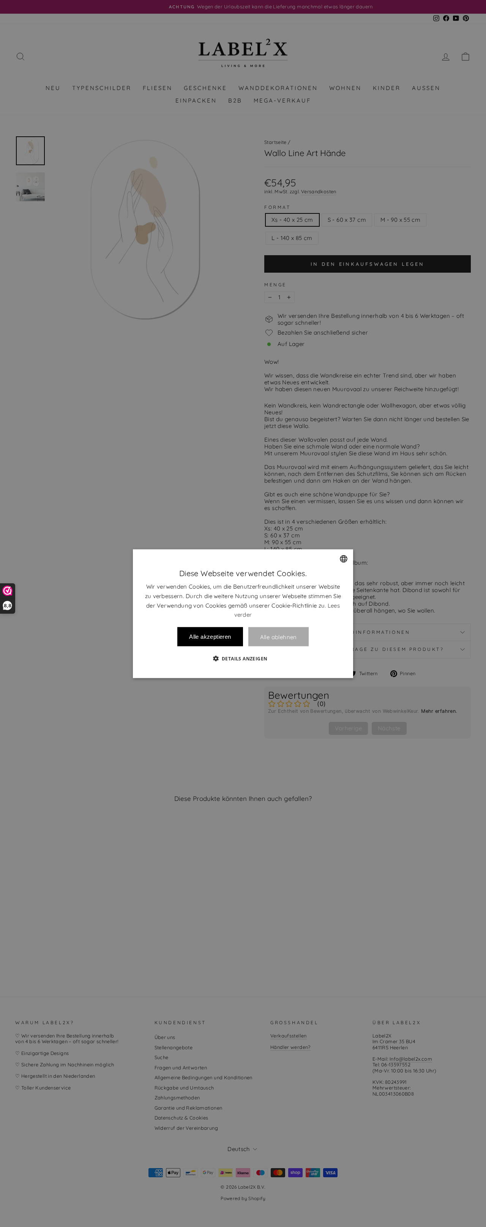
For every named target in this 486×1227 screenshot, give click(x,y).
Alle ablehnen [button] (278, 636)
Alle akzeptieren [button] (210, 636)
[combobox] (343, 558)
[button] (243, 658)
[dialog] (243, 613)
